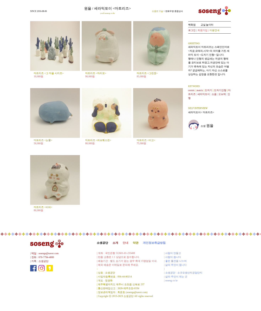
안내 (125, 242)
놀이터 (209, 24)
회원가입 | (204, 30)
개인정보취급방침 (154, 242)
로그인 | (193, 30)
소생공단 (102, 242)
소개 (115, 242)
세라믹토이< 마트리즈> (201, 112)
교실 (203, 24)
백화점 (192, 24)
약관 (135, 242)
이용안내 (214, 30)
